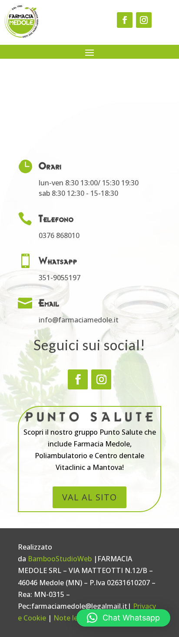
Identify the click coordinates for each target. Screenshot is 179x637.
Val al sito (89, 497)
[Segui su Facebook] (125, 20)
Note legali (71, 618)
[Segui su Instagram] (144, 20)
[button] (123, 618)
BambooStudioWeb (60, 558)
